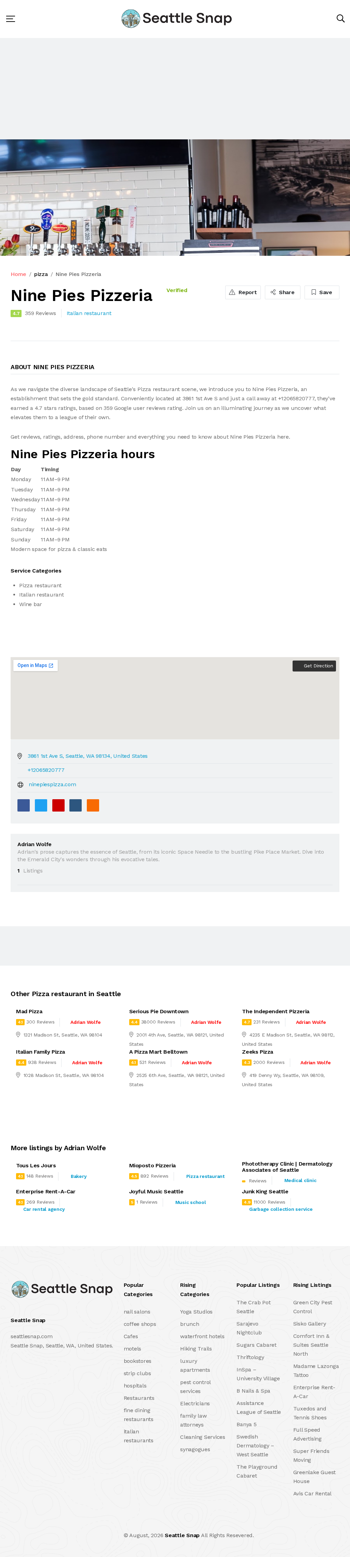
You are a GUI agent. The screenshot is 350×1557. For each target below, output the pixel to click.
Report (247, 292)
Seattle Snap (182, 1535)
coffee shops (140, 1324)
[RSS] (93, 805)
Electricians (195, 1403)
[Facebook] (23, 805)
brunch (189, 1324)
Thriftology (250, 1357)
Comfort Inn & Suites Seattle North (311, 1345)
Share (286, 292)
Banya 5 (246, 1424)
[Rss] (71, 1535)
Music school (190, 1202)
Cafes (131, 1336)
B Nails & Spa (253, 1391)
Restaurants (139, 1398)
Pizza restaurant (205, 1176)
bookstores (138, 1361)
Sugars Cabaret (257, 1345)
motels (133, 1348)
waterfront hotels (202, 1336)
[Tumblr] (75, 805)
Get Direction (317, 665)
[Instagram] (56, 1535)
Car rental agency (44, 1209)
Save (325, 292)
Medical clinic (300, 1180)
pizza (41, 274)
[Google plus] (58, 805)
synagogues (195, 1449)
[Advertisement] (175, 89)
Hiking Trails (196, 1348)
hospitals (135, 1385)
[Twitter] (41, 805)
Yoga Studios (196, 1311)
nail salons (137, 1311)
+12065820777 (46, 770)
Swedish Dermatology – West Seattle (255, 1445)
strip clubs (137, 1373)
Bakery (79, 1176)
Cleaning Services (202, 1437)
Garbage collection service (281, 1209)
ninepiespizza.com (52, 784)
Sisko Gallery (309, 1323)
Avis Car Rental (312, 1493)
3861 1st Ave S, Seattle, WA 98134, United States (88, 756)
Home (18, 274)
